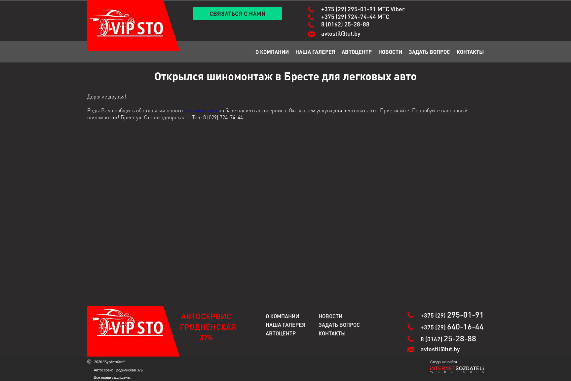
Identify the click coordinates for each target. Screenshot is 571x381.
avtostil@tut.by (340, 33)
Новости (390, 51)
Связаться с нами (237, 13)
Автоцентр (357, 51)
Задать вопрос (429, 51)
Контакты (470, 51)
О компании (272, 51)
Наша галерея (315, 51)
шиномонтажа (200, 110)
